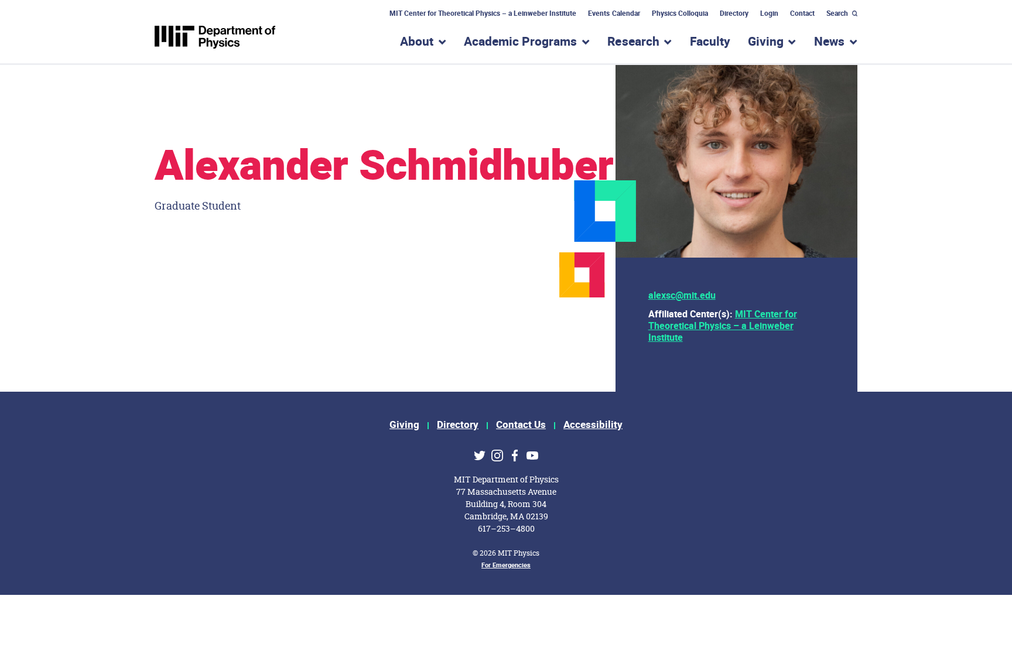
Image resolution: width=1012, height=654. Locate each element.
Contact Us (521, 424)
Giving (404, 424)
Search (837, 13)
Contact (802, 13)
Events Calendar (614, 13)
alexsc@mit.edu (682, 296)
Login (769, 13)
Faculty (710, 42)
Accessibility (593, 424)
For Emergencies (506, 565)
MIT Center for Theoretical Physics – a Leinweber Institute (483, 13)
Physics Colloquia (680, 13)
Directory (734, 13)
